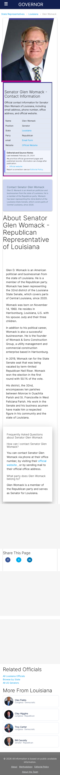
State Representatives (12, 14)
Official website (15, 166)
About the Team (30, 772)
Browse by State (11, 679)
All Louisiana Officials (14, 676)
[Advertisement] (30, 526)
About (14, 766)
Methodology (25, 766)
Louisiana (33, 14)
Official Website (30, 145)
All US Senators (11, 682)
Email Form (27, 140)
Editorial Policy (36, 169)
